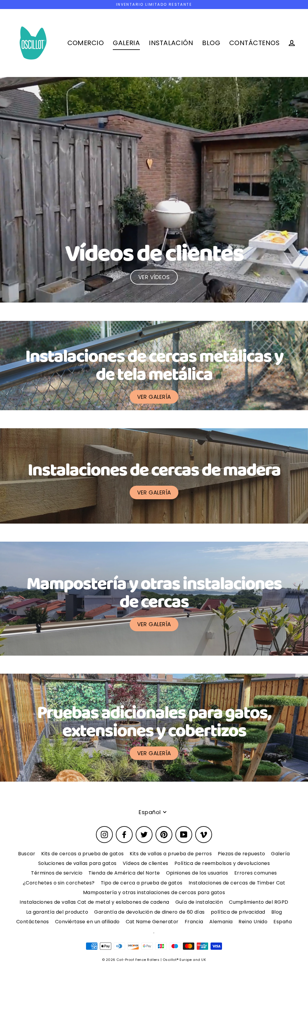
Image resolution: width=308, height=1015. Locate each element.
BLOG (211, 43)
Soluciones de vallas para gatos (77, 863)
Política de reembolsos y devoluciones (222, 863)
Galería (280, 853)
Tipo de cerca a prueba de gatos (142, 882)
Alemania (221, 921)
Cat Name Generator (152, 921)
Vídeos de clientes (145, 863)
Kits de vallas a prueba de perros (171, 853)
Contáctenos (32, 921)
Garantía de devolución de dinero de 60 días (149, 912)
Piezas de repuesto (241, 853)
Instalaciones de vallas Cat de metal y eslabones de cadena (94, 902)
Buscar (26, 853)
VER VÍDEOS (154, 277)
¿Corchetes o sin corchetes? (59, 882)
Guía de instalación (199, 902)
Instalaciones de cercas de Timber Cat (237, 882)
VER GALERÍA (154, 397)
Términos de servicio (56, 872)
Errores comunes (255, 872)
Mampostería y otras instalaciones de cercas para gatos (154, 892)
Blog (276, 912)
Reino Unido (253, 921)
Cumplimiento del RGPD (258, 902)
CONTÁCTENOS (254, 43)
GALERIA (126, 43)
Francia (194, 921)
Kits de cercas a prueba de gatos (82, 853)
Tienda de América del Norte (124, 872)
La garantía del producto (57, 912)
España (282, 921)
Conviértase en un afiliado (87, 921)
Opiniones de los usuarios (197, 872)
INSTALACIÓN (171, 43)
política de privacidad (238, 912)
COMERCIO (85, 43)
